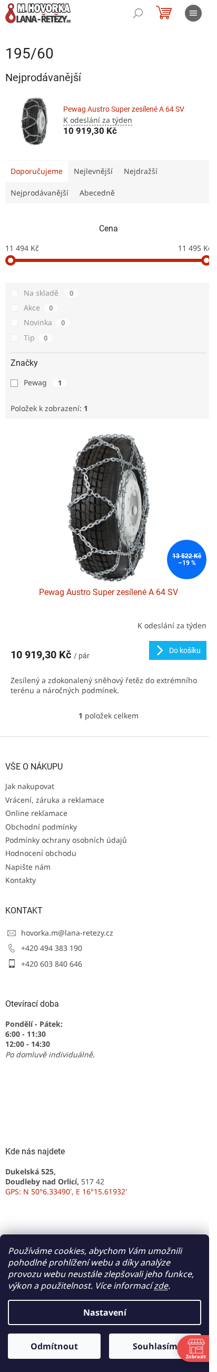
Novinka (44, 322)
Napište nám (28, 867)
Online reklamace (36, 813)
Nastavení (104, 1312)
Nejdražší (140, 171)
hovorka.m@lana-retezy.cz (67, 933)
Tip (35, 338)
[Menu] (193, 13)
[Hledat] (138, 13)
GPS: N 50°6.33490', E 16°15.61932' (66, 1191)
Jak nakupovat (29, 786)
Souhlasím (155, 1346)
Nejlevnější (93, 171)
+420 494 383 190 (51, 948)
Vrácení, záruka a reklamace (54, 800)
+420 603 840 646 (51, 964)
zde (161, 1285)
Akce (38, 308)
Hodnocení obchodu (40, 853)
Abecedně (97, 193)
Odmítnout (54, 1346)
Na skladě (48, 293)
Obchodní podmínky (41, 827)
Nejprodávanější (39, 193)
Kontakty (20, 880)
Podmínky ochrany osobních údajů (66, 840)
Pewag (43, 382)
